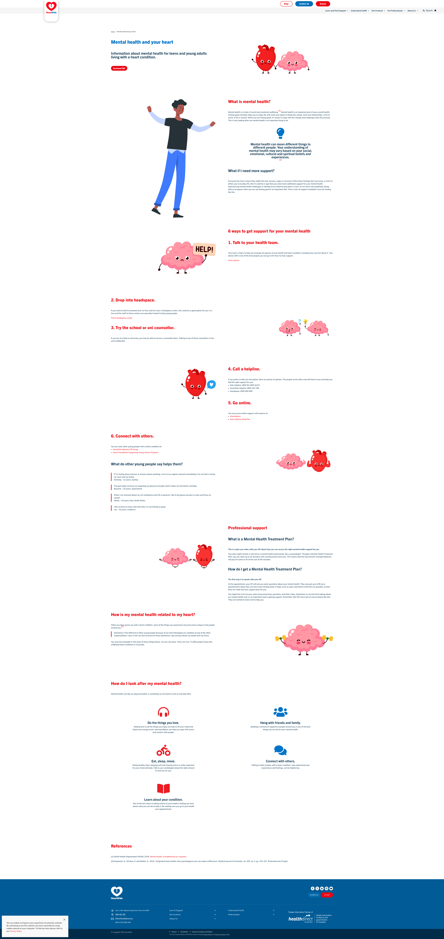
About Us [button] (411, 10)
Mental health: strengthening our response (168, 856)
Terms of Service (220, 934)
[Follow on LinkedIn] (322, 888)
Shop (286, 3)
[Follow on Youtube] (331, 888)
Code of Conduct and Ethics (202, 931)
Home (113, 31)
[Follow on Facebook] (312, 888)
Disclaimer (184, 931)
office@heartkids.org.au (124, 918)
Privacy (174, 931)
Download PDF (119, 68)
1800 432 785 (120, 914)
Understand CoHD (359, 10)
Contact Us (304, 3)
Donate (323, 3)
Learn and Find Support (335, 10)
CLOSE (64, 919)
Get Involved (377, 10)
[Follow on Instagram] (326, 888)
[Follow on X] (317, 888)
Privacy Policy (207, 934)
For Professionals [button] (395, 10)
